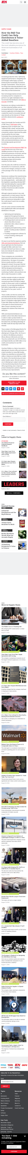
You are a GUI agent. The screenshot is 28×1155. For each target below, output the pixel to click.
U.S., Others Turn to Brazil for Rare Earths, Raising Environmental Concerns (9, 473)
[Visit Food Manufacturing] (10, 1065)
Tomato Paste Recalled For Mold (7, 523)
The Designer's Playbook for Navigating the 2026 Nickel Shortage (13, 956)
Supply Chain (6, 29)
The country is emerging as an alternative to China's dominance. (13, 719)
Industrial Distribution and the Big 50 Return (8, 512)
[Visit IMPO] (24, 1065)
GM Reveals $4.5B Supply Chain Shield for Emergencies (13, 1016)
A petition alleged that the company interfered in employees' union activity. (13, 690)
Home (4, 508)
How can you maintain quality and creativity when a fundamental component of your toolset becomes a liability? (13, 960)
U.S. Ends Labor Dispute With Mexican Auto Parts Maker (8, 463)
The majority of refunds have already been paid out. (12, 1049)
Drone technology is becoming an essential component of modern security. (13, 811)
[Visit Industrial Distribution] (3, 1067)
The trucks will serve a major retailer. (11, 900)
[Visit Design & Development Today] (3, 1065)
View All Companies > (14, 493)
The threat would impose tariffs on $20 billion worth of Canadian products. (13, 930)
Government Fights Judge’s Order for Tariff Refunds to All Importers (12, 1046)
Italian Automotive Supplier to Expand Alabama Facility (12, 987)
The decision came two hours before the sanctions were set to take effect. (12, 871)
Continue (14, 1151)
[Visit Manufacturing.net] (10, 1067)
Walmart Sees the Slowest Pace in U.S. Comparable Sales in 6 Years (12, 745)
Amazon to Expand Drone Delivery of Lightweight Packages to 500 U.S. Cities (13, 836)
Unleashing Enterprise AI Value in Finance (8, 546)
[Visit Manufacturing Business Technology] (17, 1067)
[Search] (21, 2)
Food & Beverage (5, 519)
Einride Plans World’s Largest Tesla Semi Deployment (13, 897)
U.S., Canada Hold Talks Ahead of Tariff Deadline (12, 926)
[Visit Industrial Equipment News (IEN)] (17, 1065)
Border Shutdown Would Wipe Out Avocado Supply (7, 535)
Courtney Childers (14, 53)
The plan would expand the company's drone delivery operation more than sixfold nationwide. (13, 841)
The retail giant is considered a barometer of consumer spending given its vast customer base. (13, 749)
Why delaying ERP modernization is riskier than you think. (12, 629)
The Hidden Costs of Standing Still (11, 626)
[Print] (2, 388)
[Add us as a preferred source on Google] (22, 388)
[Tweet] (14, 388)
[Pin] (18, 388)
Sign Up (5, 1086)
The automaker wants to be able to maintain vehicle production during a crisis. (13, 1020)
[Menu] (25, 2)
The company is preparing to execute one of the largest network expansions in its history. (13, 659)
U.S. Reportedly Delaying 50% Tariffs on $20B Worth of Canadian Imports (13, 868)
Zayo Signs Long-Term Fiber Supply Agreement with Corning (8, 453)
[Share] (6, 388)
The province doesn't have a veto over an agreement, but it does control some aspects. (13, 780)
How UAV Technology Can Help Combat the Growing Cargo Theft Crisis (13, 807)
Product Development (8, 952)
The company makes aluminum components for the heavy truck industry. (13, 991)
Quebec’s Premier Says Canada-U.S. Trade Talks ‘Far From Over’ (13, 776)
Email (2, 1078)
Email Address (7, 416)
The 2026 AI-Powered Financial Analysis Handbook (7, 444)
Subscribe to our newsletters (14, 383)
